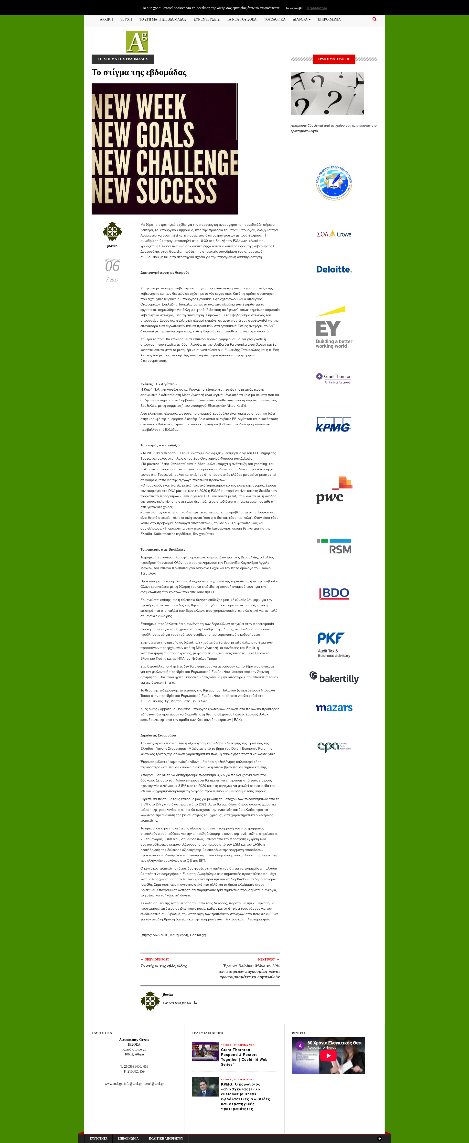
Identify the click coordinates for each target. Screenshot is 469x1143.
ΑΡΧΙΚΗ (106, 19)
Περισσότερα (317, 8)
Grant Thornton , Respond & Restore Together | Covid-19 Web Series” (244, 1057)
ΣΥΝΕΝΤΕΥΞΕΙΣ (207, 19)
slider (226, 1045)
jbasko (112, 246)
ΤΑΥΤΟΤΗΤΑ (98, 1138)
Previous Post (154, 959)
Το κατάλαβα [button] (294, 8)
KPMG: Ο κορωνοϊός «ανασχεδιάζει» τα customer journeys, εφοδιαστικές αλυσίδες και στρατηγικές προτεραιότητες (245, 1096)
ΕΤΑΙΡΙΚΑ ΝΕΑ (244, 1045)
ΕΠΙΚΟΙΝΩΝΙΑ (329, 19)
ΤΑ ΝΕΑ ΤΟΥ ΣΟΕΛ (241, 19)
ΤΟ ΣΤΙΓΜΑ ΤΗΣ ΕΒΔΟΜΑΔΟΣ (162, 19)
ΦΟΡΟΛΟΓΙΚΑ (275, 19)
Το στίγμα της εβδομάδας (163, 965)
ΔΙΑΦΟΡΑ (300, 19)
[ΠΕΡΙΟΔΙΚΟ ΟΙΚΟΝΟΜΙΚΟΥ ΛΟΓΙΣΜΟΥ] (137, 42)
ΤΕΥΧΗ (126, 19)
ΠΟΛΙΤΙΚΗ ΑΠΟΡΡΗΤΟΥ (166, 1138)
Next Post (269, 959)
